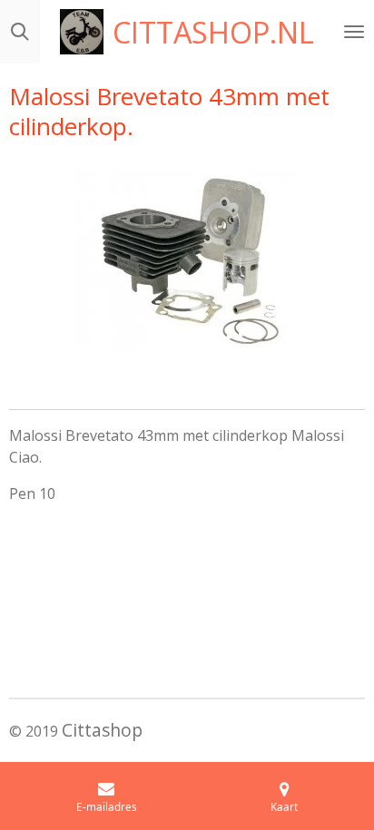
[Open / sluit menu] (354, 31)
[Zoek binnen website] (20, 31)
